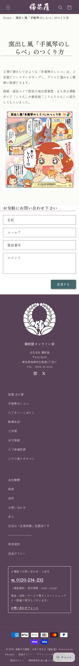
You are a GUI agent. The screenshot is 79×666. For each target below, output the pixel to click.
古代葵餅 (14, 440)
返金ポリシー (17, 553)
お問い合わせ (17, 507)
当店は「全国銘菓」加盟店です (28, 526)
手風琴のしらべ (18, 403)
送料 (11, 498)
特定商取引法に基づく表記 (43, 660)
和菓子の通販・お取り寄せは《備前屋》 (36, 649)
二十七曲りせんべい (21, 459)
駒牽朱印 (14, 422)
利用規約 (14, 544)
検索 (11, 489)
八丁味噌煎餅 (17, 449)
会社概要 (14, 480)
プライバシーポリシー (48, 654)
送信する (63, 284)
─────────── (20, 535)
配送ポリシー (17, 660)
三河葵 (12, 431)
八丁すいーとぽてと (21, 413)
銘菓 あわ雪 (16, 394)
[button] (8, 7)
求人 (11, 517)
